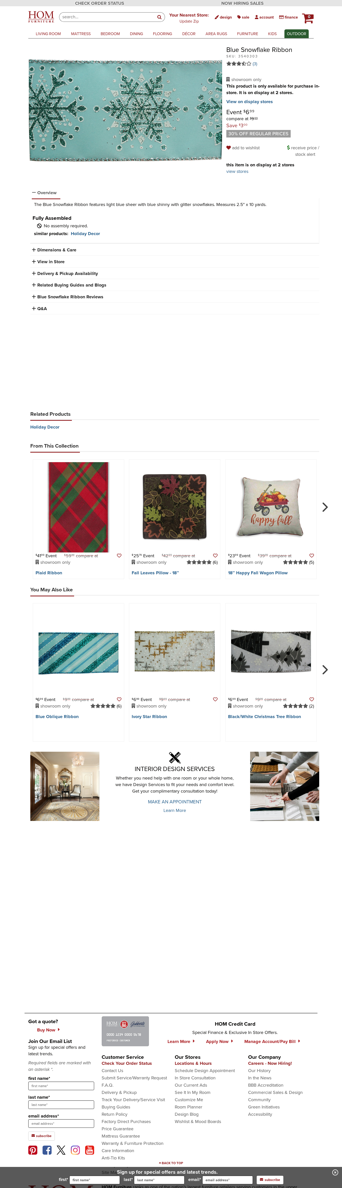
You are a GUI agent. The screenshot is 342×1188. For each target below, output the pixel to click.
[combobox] (106, 17)
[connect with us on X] (61, 1150)
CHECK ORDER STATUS (99, 3)
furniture (247, 34)
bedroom (110, 34)
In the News (259, 1078)
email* (194, 1179)
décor (189, 34)
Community (259, 1099)
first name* (39, 1078)
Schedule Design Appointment (205, 1070)
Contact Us (112, 1070)
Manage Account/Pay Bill (270, 1041)
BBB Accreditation (265, 1085)
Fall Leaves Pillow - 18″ (155, 573)
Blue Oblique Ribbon (57, 716)
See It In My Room (193, 1092)
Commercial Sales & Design (275, 1092)
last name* (39, 1097)
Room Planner (188, 1107)
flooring (162, 34)
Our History (259, 1070)
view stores (237, 171)
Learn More (174, 810)
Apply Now (217, 1041)
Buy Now (46, 1030)
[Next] (324, 505)
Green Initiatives (264, 1107)
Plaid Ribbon (49, 573)
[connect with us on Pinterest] (32, 1150)
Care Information (118, 1150)
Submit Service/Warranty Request (134, 1078)
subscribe (43, 1136)
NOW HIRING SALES (242, 3)
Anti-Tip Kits (113, 1158)
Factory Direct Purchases (126, 1121)
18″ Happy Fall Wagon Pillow (258, 573)
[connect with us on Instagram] (75, 1150)
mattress (81, 34)
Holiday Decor (85, 233)
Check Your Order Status (127, 1063)
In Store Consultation (195, 1078)
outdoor (296, 34)
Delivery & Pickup (119, 1092)
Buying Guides (116, 1107)
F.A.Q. (107, 1085)
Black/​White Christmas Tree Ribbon (264, 716)
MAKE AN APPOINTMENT (175, 801)
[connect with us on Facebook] (47, 1150)
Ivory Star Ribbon (149, 716)
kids (272, 34)
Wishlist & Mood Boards (198, 1121)
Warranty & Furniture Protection (132, 1143)
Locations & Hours (193, 1063)
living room (48, 34)
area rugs (216, 34)
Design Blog (187, 1114)
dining (136, 34)
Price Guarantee (117, 1129)
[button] (189, 18)
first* (63, 1179)
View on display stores (249, 101)
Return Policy (114, 1114)
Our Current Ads (191, 1085)
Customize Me (189, 1099)
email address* (43, 1116)
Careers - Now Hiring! (270, 1063)
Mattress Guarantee (121, 1136)
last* (128, 1179)
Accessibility (260, 1114)
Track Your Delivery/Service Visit (133, 1099)
